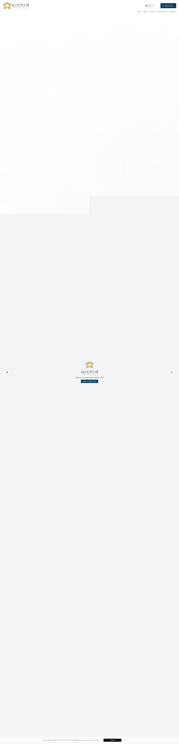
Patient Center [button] (161, 11)
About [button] (145, 11)
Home (139, 11)
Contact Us (172, 11)
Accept (112, 740)
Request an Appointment (169, 5)
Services (152, 11)
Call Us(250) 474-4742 (151, 6)
